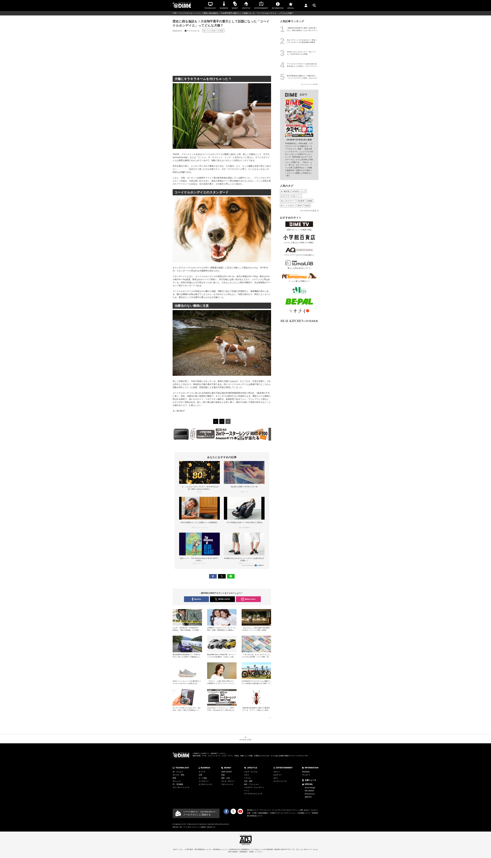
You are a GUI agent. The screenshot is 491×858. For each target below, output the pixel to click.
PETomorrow (310, 794)
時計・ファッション (251, 784)
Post (222, 576)
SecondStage (310, 788)
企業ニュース (310, 780)
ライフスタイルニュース (253, 794)
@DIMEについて (252, 810)
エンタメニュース (280, 781)
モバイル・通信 (178, 775)
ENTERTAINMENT (284, 767)
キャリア (202, 772)
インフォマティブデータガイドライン (284, 810)
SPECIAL (309, 784)
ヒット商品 (203, 778)
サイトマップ (265, 810)
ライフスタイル (186, 13)
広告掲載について (304, 813)
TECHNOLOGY (182, 767)
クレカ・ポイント (228, 781)
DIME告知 (305, 772)
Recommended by (248, 565)
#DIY (300, 205)
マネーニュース (227, 784)
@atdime (197, 599)
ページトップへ (245, 740)
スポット (276, 772)
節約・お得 (225, 778)
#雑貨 (309, 201)
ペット (198, 13)
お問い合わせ (304, 810)
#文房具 (301, 201)
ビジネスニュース (205, 784)
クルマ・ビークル (250, 772)
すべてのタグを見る (308, 210)
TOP (175, 13)
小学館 (254, 813)
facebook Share (213, 576)
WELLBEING (309, 791)
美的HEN (308, 797)
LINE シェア (231, 576)
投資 (223, 775)
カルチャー (277, 775)
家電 (174, 778)
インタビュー (204, 781)
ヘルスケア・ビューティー (254, 787)
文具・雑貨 (248, 781)
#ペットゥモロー (210, 31)
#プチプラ (285, 196)
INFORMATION (311, 767)
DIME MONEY (226, 772)
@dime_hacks (250, 599)
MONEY (227, 767)
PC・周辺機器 (178, 784)
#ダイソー (296, 196)
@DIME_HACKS (224, 599)
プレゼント (306, 775)
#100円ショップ (299, 191)
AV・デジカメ (178, 772)
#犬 (221, 31)
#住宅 (307, 205)
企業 (200, 775)
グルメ (246, 775)
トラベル (247, 778)
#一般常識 (285, 191)
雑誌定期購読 (263, 813)
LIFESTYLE (252, 767)
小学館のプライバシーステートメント (283, 813)
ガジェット (177, 781)
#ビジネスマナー (288, 201)
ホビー (275, 778)
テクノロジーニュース (181, 787)
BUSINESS (205, 767)
